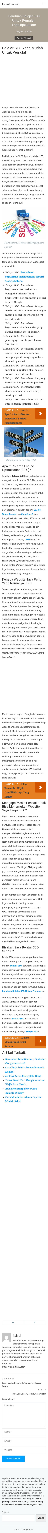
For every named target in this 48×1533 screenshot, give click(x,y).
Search (5, 1512)
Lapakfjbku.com (11, 4)
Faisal (17, 1335)
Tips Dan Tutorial (24, 38)
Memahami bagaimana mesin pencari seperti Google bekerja (24, 276)
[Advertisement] (24, 80)
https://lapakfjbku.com (13, 1366)
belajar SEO (16, 965)
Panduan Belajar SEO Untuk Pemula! (21, 991)
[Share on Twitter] (13, 1322)
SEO (28, 539)
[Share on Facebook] (35, 1322)
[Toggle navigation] (44, 4)
